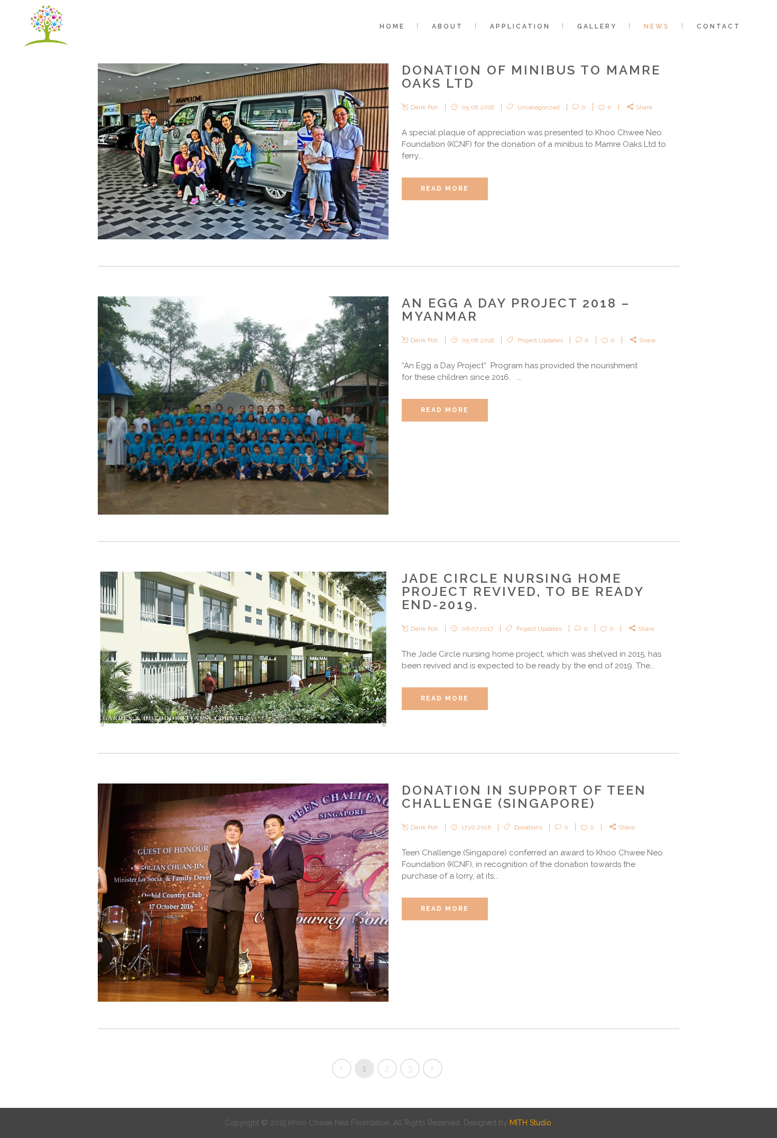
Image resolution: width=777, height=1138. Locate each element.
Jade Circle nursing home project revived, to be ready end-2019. (523, 591)
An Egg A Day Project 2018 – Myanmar (516, 309)
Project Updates (540, 340)
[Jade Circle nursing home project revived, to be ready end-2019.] (243, 649)
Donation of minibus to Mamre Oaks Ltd (531, 76)
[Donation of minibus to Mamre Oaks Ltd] (243, 151)
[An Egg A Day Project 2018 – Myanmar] (243, 405)
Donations (528, 827)
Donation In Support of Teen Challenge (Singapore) (524, 796)
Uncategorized (538, 107)
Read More (445, 188)
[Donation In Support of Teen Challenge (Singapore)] (243, 892)
